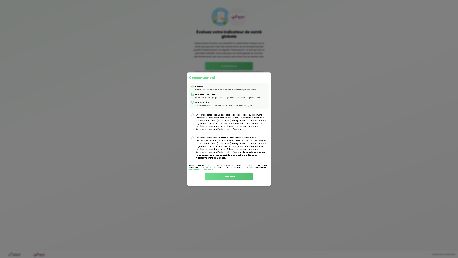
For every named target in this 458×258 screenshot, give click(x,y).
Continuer (229, 176)
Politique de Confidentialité (201, 169)
